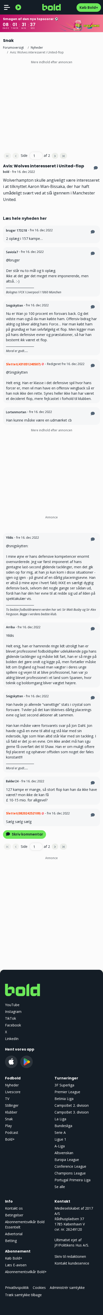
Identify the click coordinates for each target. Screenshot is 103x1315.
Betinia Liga (64, 1098)
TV (7, 1098)
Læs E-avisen (15, 1265)
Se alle (59, 1186)
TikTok (10, 1018)
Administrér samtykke (67, 1287)
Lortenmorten (16, 412)
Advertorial (13, 1233)
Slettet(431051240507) (23, 364)
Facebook (13, 1025)
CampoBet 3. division (71, 1112)
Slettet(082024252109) (23, 813)
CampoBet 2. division (71, 1105)
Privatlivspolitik (17, 1287)
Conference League (70, 1166)
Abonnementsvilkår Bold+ (26, 1271)
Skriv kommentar (27, 834)
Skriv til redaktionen (70, 1256)
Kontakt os (14, 1208)
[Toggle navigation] (7, 7)
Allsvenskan (63, 1152)
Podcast (11, 1132)
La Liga (60, 1119)
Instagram (13, 1011)
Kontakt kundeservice (71, 1263)
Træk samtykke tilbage (23, 1294)
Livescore (12, 1091)
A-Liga (59, 1146)
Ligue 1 (60, 1139)
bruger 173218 (16, 230)
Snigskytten (14, 305)
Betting (11, 1240)
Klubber (11, 1112)
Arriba (10, 627)
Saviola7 (12, 252)
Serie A (60, 1132)
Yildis (9, 537)
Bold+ (10, 1139)
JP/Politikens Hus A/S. (71, 1245)
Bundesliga (63, 1125)
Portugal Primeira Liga (72, 1180)
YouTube (12, 1004)
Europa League (66, 1159)
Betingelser (14, 1215)
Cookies (39, 1287)
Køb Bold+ (89, 7)
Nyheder (37, 47)
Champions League (70, 1173)
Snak (9, 1119)
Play (8, 1125)
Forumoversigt (13, 47)
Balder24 (12, 781)
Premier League (67, 1091)
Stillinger (11, 1105)
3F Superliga (64, 1085)
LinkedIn (11, 1038)
